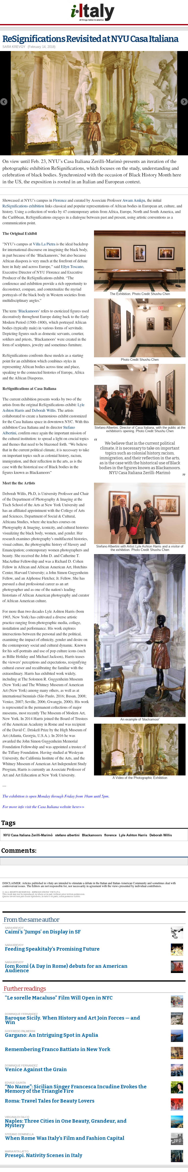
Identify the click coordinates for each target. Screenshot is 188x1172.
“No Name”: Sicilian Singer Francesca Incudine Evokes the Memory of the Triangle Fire (76, 1089)
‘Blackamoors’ (28, 310)
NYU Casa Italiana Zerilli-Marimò (28, 835)
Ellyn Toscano (72, 266)
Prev (3, 101)
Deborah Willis (44, 410)
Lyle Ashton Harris (133, 835)
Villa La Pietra (44, 243)
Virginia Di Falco (17, 1117)
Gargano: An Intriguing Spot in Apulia (51, 1035)
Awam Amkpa (133, 200)
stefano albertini (67, 835)
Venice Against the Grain (36, 1069)
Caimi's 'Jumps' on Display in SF (43, 932)
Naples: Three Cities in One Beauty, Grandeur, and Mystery (66, 1123)
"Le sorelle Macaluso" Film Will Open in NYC (59, 998)
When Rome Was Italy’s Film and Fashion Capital (64, 1138)
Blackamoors (92, 835)
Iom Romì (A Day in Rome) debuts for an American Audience (66, 968)
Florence (60, 200)
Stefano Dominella (19, 1134)
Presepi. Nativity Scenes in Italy (43, 1155)
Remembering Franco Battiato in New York (57, 1049)
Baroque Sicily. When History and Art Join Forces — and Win (72, 1020)
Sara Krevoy (13, 47)
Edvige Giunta (15, 1082)
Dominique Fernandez (21, 1013)
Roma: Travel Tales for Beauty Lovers (49, 1101)
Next (184, 101)
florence (110, 835)
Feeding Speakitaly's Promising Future (52, 949)
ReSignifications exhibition (23, 205)
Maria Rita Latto (17, 1151)
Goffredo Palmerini (20, 1031)
